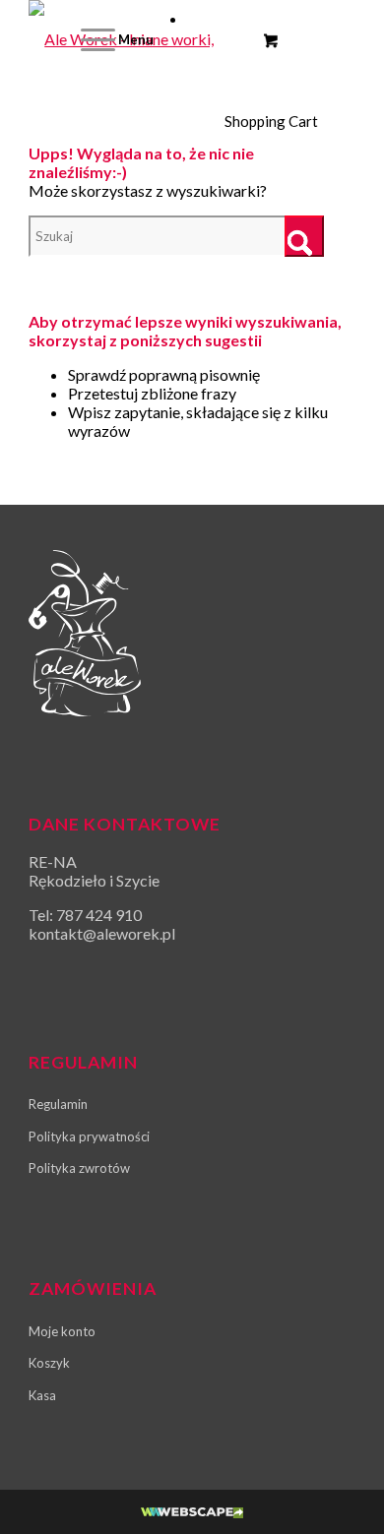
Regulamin (58, 1104)
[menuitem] (113, 39)
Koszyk (49, 1363)
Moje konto (62, 1331)
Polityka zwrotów (79, 1168)
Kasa (42, 1395)
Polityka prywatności (89, 1136)
